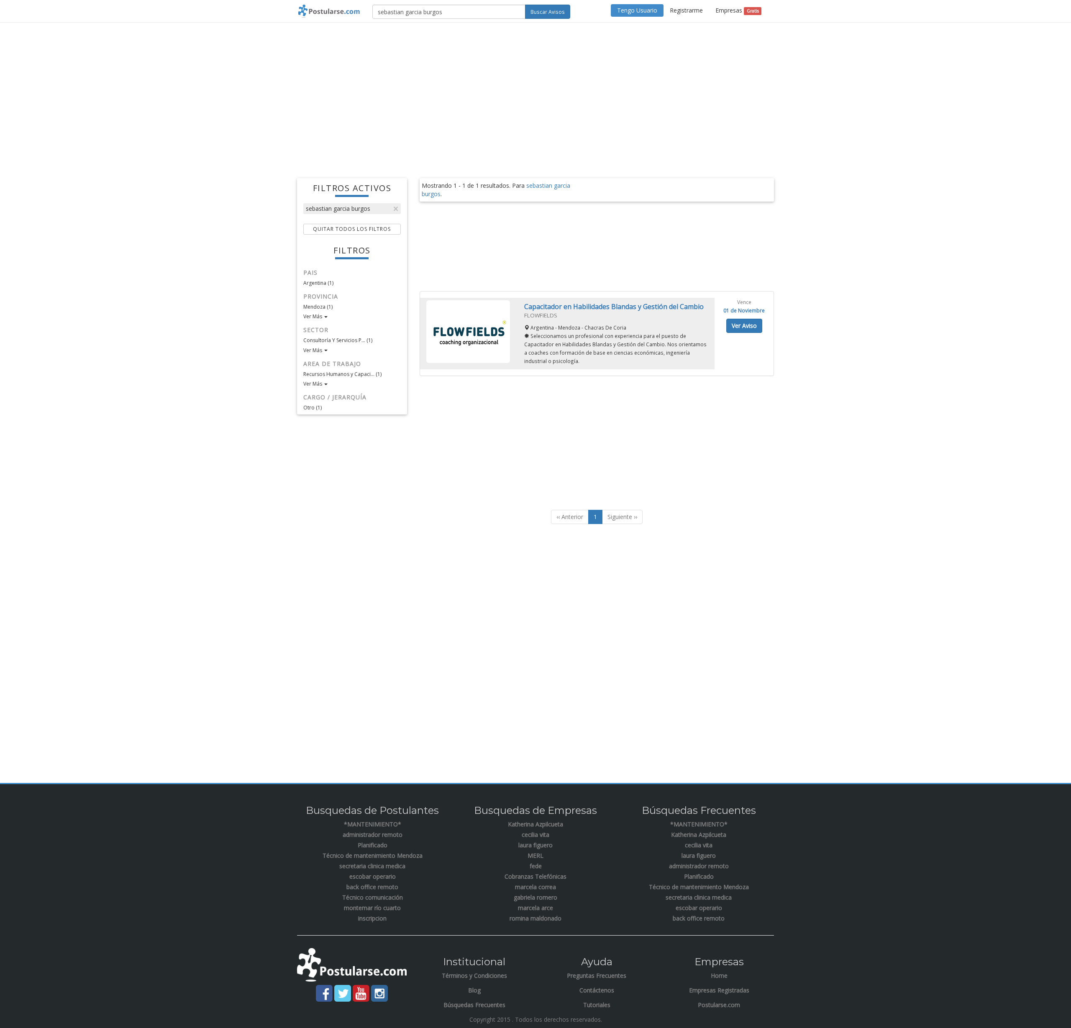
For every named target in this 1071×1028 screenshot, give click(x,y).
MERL (535, 855)
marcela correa (535, 887)
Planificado (372, 845)
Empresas (736, 10)
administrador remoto (372, 835)
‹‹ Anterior (569, 517)
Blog (474, 990)
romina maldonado (535, 918)
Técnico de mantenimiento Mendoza (373, 855)
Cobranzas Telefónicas (535, 876)
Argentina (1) (318, 282)
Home (719, 975)
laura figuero (535, 845)
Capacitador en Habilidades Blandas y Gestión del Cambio (614, 306)
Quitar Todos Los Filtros (352, 229)
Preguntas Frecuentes (596, 975)
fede (536, 866)
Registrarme (686, 10)
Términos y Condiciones (474, 975)
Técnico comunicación (372, 897)
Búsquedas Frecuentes (474, 1005)
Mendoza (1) (318, 306)
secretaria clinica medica (372, 866)
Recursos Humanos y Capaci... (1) (342, 374)
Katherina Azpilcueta (535, 824)
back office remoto (372, 887)
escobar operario (372, 876)
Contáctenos (596, 990)
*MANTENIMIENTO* (372, 824)
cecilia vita (535, 835)
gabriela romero (535, 897)
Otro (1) (312, 407)
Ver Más (313, 316)
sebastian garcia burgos (338, 208)
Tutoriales (596, 1005)
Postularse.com (719, 1005)
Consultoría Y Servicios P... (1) (337, 340)
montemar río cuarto (372, 908)
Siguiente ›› (622, 517)
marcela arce (535, 908)
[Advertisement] (535, 89)
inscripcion (372, 918)
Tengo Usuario (637, 10)
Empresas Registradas (719, 990)
